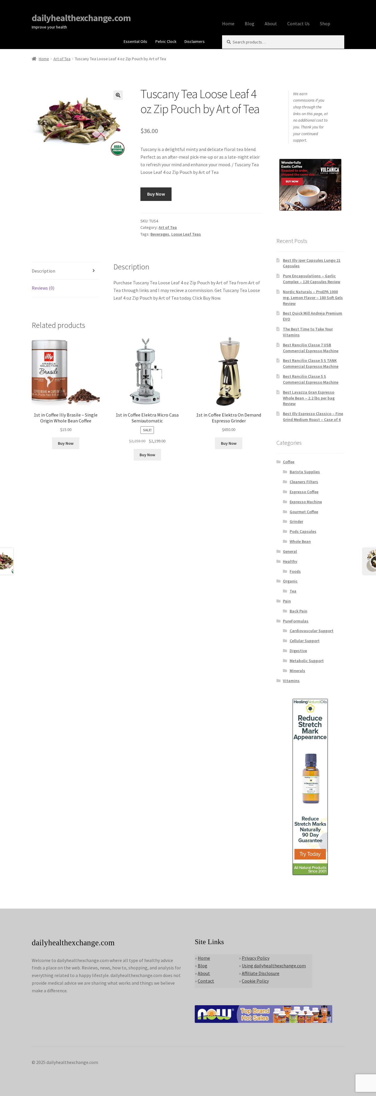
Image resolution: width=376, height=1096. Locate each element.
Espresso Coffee (304, 491)
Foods (295, 571)
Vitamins (291, 680)
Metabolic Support (307, 660)
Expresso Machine (306, 501)
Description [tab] (43, 271)
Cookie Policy (255, 981)
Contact (206, 981)
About (271, 23)
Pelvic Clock (166, 41)
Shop (325, 23)
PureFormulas (295, 621)
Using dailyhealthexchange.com (274, 966)
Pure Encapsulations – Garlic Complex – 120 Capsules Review (311, 278)
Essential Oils (135, 41)
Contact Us (298, 23)
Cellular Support (305, 640)
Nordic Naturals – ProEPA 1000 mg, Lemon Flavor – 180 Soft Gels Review (313, 297)
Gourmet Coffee (304, 511)
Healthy (290, 561)
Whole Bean (300, 541)
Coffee (288, 461)
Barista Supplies (305, 471)
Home (228, 23)
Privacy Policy (255, 958)
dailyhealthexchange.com (81, 18)
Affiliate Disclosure (260, 973)
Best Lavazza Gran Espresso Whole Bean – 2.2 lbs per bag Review (309, 398)
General (290, 551)
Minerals (297, 670)
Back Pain (298, 611)
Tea (293, 591)
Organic (290, 581)
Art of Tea (61, 58)
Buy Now (156, 194)
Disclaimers (194, 41)
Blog (249, 23)
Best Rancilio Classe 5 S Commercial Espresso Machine (310, 379)
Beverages (159, 234)
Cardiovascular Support (311, 630)
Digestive (298, 650)
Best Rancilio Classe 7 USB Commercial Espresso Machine (310, 347)
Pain (287, 601)
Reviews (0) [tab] (43, 288)
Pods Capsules (303, 531)
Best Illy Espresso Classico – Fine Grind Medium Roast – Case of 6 (313, 416)
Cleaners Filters (304, 481)
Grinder (296, 521)
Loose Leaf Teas (186, 234)
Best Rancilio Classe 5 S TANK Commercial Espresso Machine (310, 363)
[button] (118, 95)
